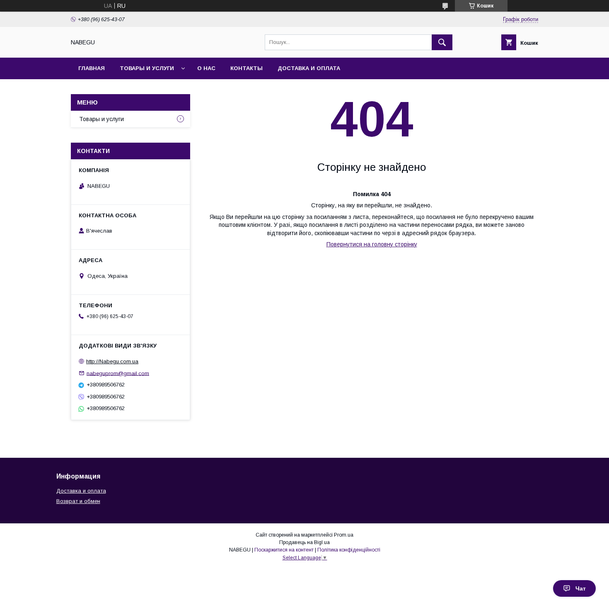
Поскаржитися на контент (284, 550)
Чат (580, 588)
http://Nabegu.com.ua (112, 361)
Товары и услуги (147, 68)
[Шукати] (442, 42)
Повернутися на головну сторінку (371, 244)
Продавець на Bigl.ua (304, 542)
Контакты (246, 68)
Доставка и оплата (309, 68)
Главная (91, 68)
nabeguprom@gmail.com (118, 373)
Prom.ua (343, 535)
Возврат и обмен (78, 501)
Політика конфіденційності (348, 550)
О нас (206, 68)
